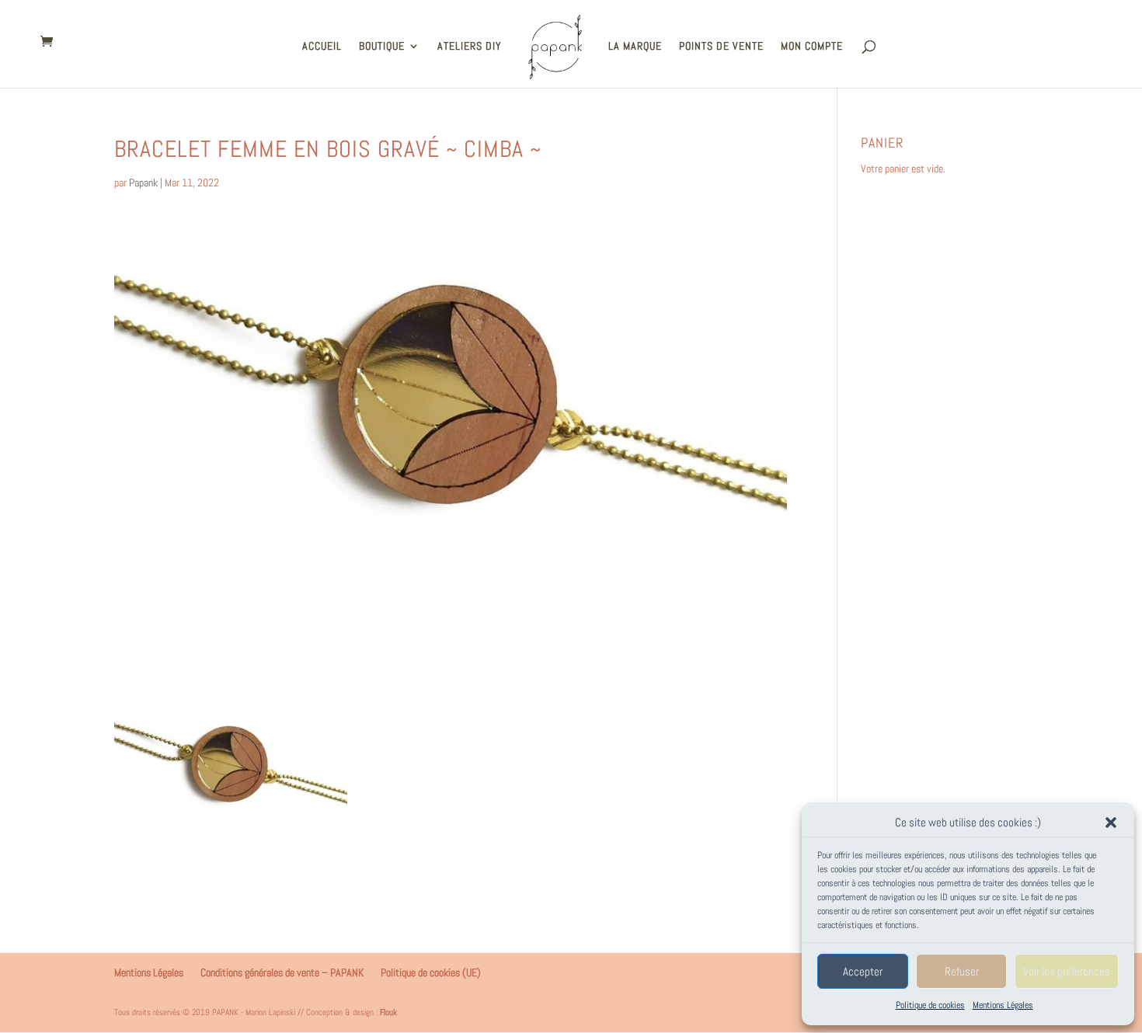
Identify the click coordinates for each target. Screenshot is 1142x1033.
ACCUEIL (322, 46)
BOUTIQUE (382, 46)
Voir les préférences (1066, 971)
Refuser (962, 971)
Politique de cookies (930, 1005)
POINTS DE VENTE (721, 46)
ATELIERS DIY (469, 46)
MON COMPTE (812, 46)
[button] (1111, 822)
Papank (143, 183)
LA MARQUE (635, 46)
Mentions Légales (1003, 1005)
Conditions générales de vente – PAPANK (282, 972)
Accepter (863, 971)
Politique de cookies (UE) (431, 972)
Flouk (388, 1012)
